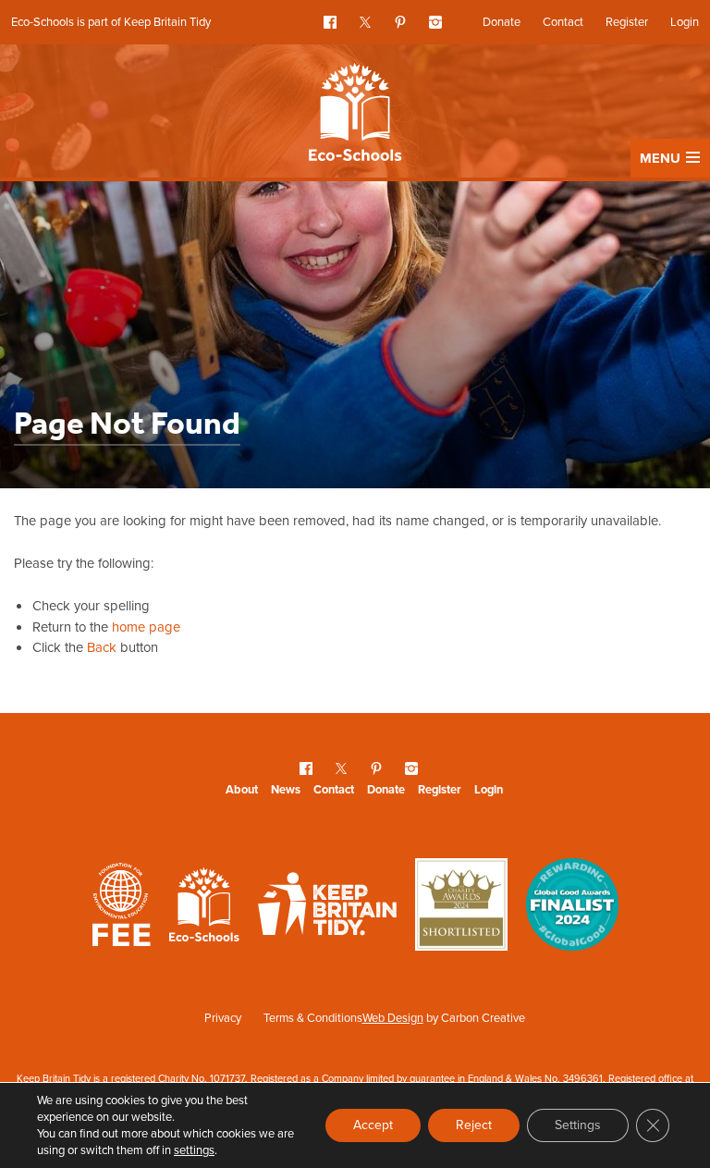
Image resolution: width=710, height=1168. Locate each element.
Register (627, 22)
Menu (660, 158)
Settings (578, 1125)
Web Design (392, 1018)
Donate (501, 22)
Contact (563, 22)
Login (684, 22)
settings (194, 1150)
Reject (474, 1125)
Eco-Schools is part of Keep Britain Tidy (111, 22)
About (242, 789)
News (285, 789)
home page (146, 627)
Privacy (222, 1018)
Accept (373, 1125)
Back (101, 647)
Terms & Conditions (312, 1018)
